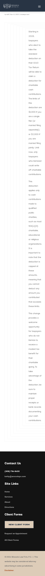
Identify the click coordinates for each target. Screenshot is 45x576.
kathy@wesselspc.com (15, 476)
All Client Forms (12, 539)
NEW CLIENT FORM (19, 524)
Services (9, 496)
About (7, 501)
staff (7, 14)
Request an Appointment (16, 533)
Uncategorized (24, 14)
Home (7, 491)
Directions (9, 507)
